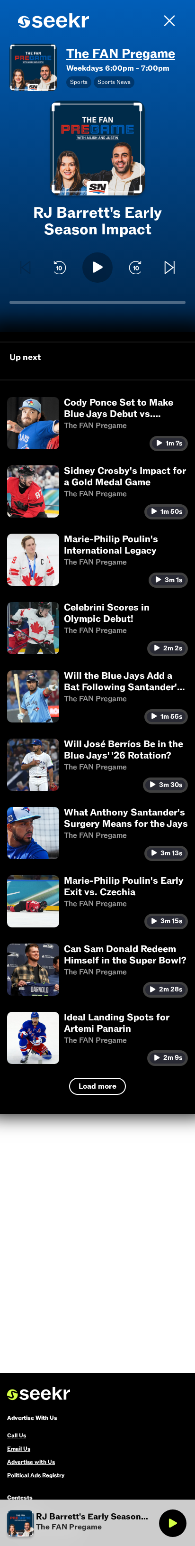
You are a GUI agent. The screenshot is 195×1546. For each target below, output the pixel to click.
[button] (97, 424)
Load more (97, 1086)
